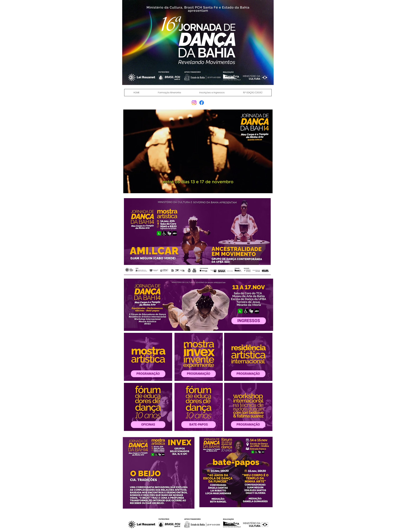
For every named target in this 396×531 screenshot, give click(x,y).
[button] (197, 236)
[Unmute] (133, 189)
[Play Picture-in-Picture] (263, 189)
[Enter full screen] (268, 189)
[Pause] (127, 189)
